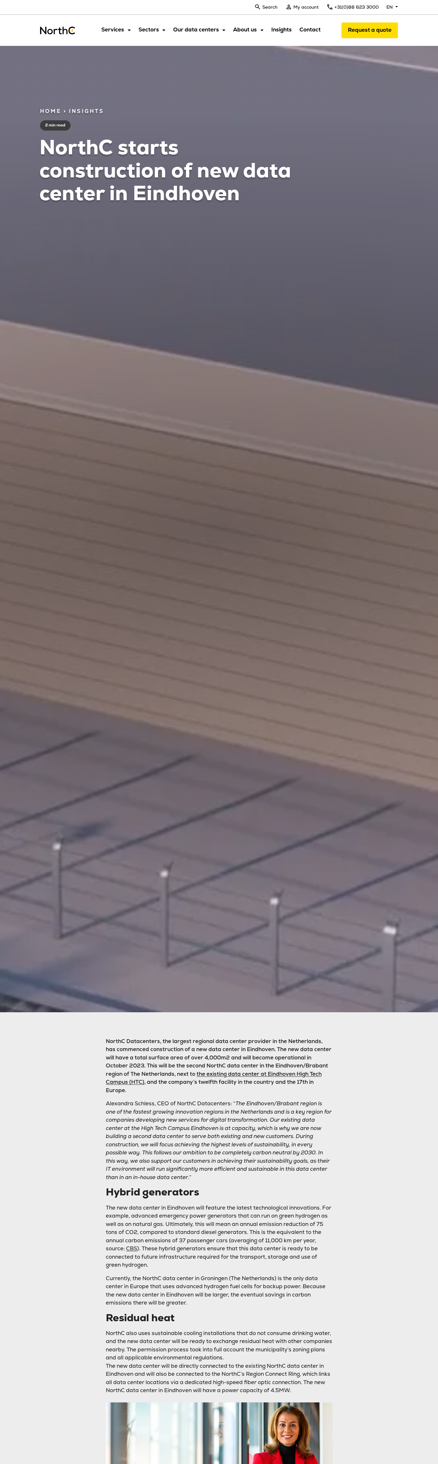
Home (51, 111)
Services (112, 29)
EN (390, 7)
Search (270, 7)
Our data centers (196, 29)
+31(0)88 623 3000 (356, 7)
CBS (131, 1248)
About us (245, 29)
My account (306, 7)
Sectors (149, 29)
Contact (310, 29)
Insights (281, 29)
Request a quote (370, 29)
